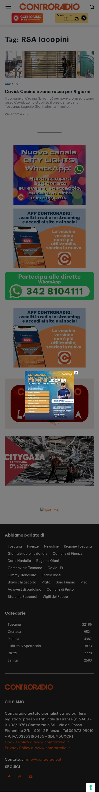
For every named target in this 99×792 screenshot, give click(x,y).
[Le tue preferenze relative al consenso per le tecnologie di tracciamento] (90, 787)
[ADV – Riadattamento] (49, 419)
